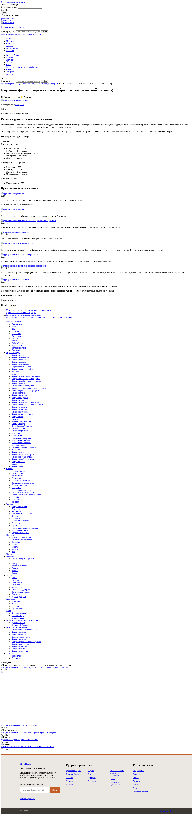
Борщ (14, 326)
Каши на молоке (19, 613)
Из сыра (15, 502)
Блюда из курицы (19, 395)
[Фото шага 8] (15, 279)
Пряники (16, 594)
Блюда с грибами (19, 407)
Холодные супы (19, 348)
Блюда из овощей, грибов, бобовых (22, 67)
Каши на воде (18, 615)
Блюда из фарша (19, 452)
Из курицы (16, 487)
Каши (8, 611)
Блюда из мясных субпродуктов (26, 378)
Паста (14, 464)
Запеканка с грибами (21, 440)
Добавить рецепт (140, 792)
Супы (8, 64)
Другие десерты (19, 596)
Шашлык (16, 371)
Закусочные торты (20, 530)
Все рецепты (12, 48)
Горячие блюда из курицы (47, 84)
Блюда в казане (18, 461)
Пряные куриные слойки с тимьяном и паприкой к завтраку (28, 747)
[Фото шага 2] (13, 209)
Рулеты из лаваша (19, 509)
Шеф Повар (25, 764)
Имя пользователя (9, 7)
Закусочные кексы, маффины (25, 528)
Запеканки (16, 433)
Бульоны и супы (13, 322)
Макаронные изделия (21, 421)
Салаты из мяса (18, 471)
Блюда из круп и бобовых (23, 644)
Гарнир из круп (18, 424)
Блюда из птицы (28, 84)
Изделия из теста (19, 566)
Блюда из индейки (20, 397)
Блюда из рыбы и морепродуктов (26, 381)
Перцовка (16, 658)
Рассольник (17, 336)
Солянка (15, 331)
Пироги (15, 568)
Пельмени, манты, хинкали (24, 447)
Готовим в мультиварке (16, 627)
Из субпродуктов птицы (22, 490)
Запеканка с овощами (21, 438)
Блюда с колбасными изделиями (26, 376)
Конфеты (16, 585)
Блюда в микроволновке (22, 414)
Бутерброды (17, 511)
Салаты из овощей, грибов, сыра (26, 495)
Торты (14, 578)
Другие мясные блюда (21, 637)
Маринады (16, 601)
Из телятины (17, 478)
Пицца (15, 563)
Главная (9, 39)
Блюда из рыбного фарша (23, 459)
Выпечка (10, 57)
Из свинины (17, 476)
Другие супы (17, 345)
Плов (14, 374)
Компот (15, 544)
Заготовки (10, 599)
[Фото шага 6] (19, 254)
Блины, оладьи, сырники (23, 559)
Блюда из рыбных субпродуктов (26, 390)
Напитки (10, 535)
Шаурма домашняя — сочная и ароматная (19, 725)
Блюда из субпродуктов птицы (25, 402)
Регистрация (6, 20)
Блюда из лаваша (19, 506)
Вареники (16, 450)
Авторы (9, 46)
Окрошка (16, 350)
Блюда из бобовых (20, 412)
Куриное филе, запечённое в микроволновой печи (28, 310)
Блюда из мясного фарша (23, 454)
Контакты (164, 811)
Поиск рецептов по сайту (31, 785)
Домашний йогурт (20, 625)
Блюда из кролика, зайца (23, 369)
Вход (135, 788)
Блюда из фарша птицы (22, 457)
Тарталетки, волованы (22, 514)
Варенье (15, 604)
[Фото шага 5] (18, 243)
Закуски (10, 60)
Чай (13, 551)
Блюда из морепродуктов (23, 386)
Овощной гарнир (19, 428)
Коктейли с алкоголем (21, 537)
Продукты (10, 41)
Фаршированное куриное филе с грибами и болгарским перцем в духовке (39, 317)
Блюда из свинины (20, 360)
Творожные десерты (21, 589)
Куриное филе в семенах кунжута (21, 312)
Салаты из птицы (19, 485)
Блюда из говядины (20, 362)
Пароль (4, 10)
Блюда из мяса (18, 355)
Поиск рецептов (8, 32)
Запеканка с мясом (20, 435)
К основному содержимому (13, 2)
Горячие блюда (13, 55)
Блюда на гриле (18, 466)
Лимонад (16, 542)
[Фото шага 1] (12, 193)
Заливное (16, 518)
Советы (9, 43)
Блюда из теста (18, 649)
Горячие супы (18, 324)
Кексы (14, 573)
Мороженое (17, 587)
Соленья (15, 606)
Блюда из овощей (19, 409)
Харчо (14, 341)
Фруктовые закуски (20, 532)
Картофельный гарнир (22, 426)
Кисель (15, 547)
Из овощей (16, 499)
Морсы (15, 549)
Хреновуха (16, 656)
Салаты (9, 69)
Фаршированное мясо (21, 367)
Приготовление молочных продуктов (23, 620)
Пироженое (17, 582)
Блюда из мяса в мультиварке (25, 630)
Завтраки (10, 72)
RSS (171, 811)
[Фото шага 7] (23, 266)
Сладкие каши (18, 618)
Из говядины (17, 473)
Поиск (136, 777)
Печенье (15, 580)
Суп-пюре (16, 333)
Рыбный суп (17, 343)
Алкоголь (10, 74)
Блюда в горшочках (20, 431)
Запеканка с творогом (21, 442)
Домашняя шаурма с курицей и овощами (19, 739)
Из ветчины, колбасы (21, 480)
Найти (54, 790)
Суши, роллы (18, 525)
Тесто (14, 561)
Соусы (9, 554)
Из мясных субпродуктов (23, 483)
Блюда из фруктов (20, 651)
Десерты (10, 62)
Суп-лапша (17, 338)
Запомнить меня (11, 15)
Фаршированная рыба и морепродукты (29, 388)
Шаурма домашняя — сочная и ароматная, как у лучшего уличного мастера (35, 667)
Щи (13, 329)
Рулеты (15, 570)
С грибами (16, 497)
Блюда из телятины (20, 364)
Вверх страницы (27, 798)
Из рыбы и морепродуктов (23, 492)
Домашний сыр (18, 623)
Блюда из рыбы (18, 383)
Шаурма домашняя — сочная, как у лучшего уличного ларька (28, 732)
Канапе (15, 516)
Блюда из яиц (18, 416)
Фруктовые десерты (21, 592)
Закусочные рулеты (20, 521)
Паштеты (16, 523)
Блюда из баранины (20, 357)
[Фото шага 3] (28, 220)
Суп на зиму (17, 608)
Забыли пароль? (8, 18)
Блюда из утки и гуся (21, 400)
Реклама (10, 50)
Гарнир (15, 419)
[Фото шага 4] (15, 232)
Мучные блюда (18, 445)
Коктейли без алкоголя (22, 540)
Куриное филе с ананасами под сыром (23, 315)
